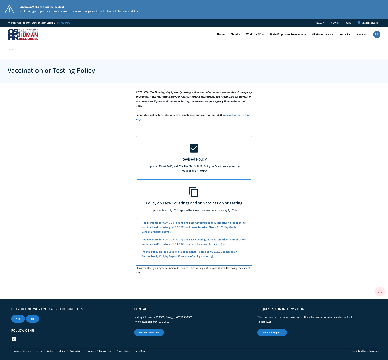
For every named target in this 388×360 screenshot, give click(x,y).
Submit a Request (272, 332)
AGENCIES (335, 23)
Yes (18, 319)
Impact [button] (343, 34)
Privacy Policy (123, 351)
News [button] (359, 34)
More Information (149, 332)
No (32, 319)
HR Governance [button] (321, 34)
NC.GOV (320, 23)
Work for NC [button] (253, 34)
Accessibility (76, 351)
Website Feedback (56, 351)
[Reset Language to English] (359, 23)
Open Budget (141, 351)
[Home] (26, 31)
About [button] (234, 34)
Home (221, 34)
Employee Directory (21, 351)
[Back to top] (380, 291)
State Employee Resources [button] (287, 34)
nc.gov (39, 351)
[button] (376, 34)
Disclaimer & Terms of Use (99, 351)
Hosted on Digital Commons (365, 351)
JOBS (348, 23)
